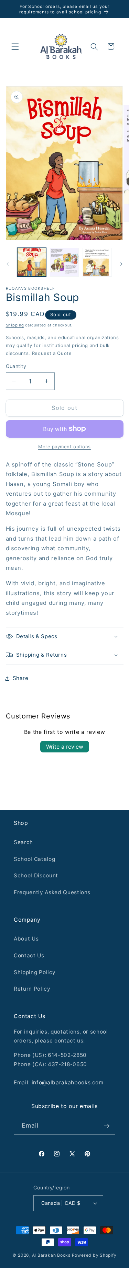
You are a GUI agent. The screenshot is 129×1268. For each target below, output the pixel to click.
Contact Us (29, 955)
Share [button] (21, 678)
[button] (15, 46)
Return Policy (32, 988)
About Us (26, 938)
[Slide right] (121, 264)
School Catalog (34, 859)
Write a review (64, 746)
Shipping (15, 325)
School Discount (36, 875)
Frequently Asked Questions (52, 892)
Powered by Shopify (94, 1255)
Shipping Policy (35, 972)
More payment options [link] (64, 446)
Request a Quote (52, 353)
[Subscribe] (106, 1126)
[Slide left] (7, 264)
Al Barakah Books (51, 1255)
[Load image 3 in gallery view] (97, 262)
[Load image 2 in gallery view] (64, 262)
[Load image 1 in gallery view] (31, 262)
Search (23, 842)
